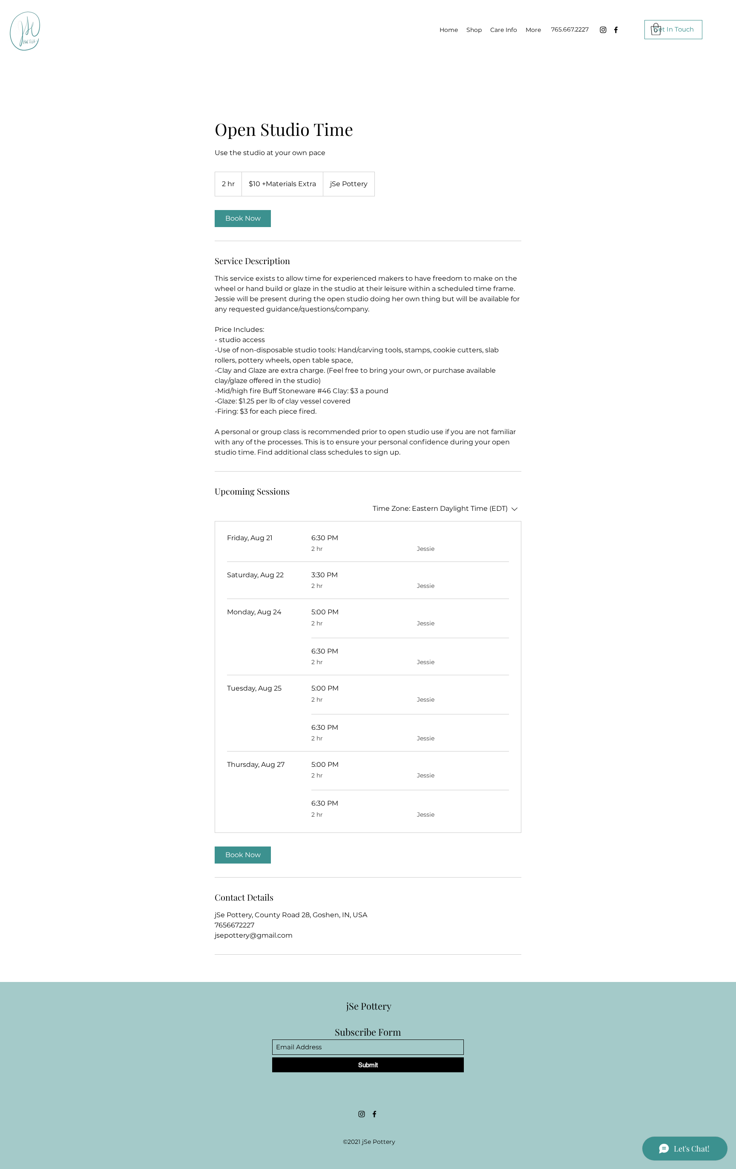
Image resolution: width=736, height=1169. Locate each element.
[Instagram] (603, 30)
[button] (656, 29)
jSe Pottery (368, 1005)
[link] (243, 218)
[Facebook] (616, 30)
